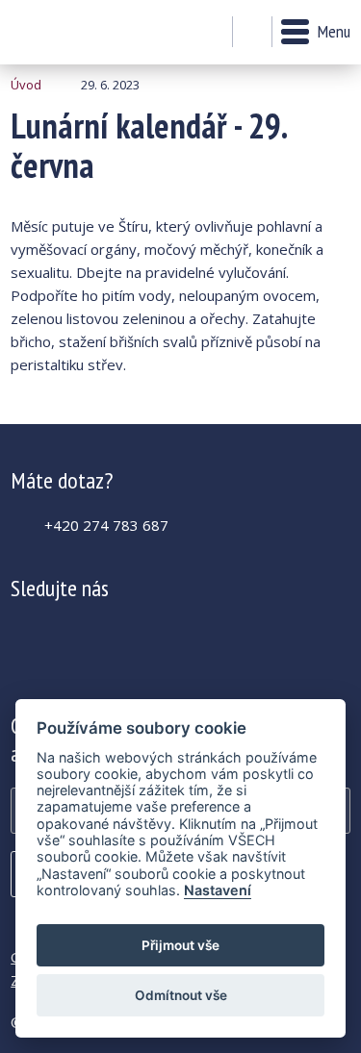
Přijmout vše (180, 945)
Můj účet (212, 32)
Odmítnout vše (181, 995)
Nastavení (217, 890)
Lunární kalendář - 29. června (63, 32)
